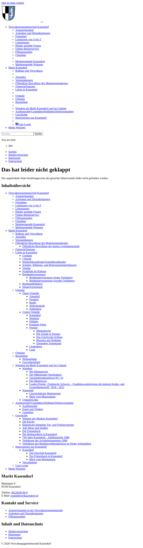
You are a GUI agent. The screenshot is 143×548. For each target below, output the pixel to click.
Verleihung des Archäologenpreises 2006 (44, 440)
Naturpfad (27, 390)
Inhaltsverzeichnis (18, 531)
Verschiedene (29, 462)
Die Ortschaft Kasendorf (42, 453)
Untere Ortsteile (31, 312)
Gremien (27, 255)
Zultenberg (35, 308)
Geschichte (21, 415)
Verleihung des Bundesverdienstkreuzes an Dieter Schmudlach (56, 443)
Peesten (33, 327)
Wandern (27, 368)
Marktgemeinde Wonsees (29, 227)
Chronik (26, 258)
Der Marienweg (38, 380)
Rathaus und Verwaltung (29, 233)
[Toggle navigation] (42, 21)
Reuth (32, 302)
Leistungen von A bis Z (28, 205)
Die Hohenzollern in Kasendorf (39, 434)
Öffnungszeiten (23, 218)
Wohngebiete (29, 359)
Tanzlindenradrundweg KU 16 (46, 377)
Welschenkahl (37, 305)
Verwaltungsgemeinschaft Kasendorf (28, 192)
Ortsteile (20, 290)
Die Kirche (28, 421)
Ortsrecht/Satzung (25, 249)
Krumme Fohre (37, 324)
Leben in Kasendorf (26, 252)
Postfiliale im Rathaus (34, 271)
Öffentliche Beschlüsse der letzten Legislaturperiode (51, 246)
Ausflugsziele (29, 406)
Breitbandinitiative (32, 283)
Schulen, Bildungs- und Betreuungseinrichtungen (49, 265)
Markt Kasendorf (17, 230)
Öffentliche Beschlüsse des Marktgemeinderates (41, 243)
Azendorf (34, 296)
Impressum (14, 534)
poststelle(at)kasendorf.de (24, 495)
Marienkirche (43, 330)
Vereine (26, 268)
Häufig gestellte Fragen (28, 211)
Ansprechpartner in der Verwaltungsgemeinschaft (35, 510)
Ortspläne (20, 221)
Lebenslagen (22, 208)
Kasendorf (35, 315)
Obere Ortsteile (30, 293)
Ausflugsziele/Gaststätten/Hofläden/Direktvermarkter (44, 402)
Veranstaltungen (24, 239)
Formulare (21, 202)
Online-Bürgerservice (27, 214)
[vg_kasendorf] (21, 20)
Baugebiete (21, 355)
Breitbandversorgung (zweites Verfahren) (52, 280)
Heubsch (34, 318)
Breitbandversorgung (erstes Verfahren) (51, 277)
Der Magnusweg (38, 371)
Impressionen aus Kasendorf (31, 446)
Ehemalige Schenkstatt (48, 343)
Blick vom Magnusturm (42, 396)
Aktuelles (20, 236)
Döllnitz (33, 321)
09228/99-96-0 (19, 492)
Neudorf (34, 299)
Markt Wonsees (16, 468)
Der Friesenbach (31, 431)
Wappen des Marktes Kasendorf (40, 418)
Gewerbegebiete (31, 362)
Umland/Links (30, 399)
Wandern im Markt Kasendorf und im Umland (40, 365)
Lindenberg (35, 346)
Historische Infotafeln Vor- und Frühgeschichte (48, 424)
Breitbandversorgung (34, 274)
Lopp (32, 349)
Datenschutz (15, 537)
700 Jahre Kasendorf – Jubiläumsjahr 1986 (45, 437)
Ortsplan (20, 352)
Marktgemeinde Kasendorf (30, 224)
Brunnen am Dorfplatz (48, 340)
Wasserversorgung (32, 286)
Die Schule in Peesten (48, 333)
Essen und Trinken (32, 409)
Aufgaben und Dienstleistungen (32, 199)
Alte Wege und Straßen (35, 427)
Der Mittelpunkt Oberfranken (45, 374)
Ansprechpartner (24, 196)
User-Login (21, 465)
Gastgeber (27, 412)
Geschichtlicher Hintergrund (45, 393)
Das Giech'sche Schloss (49, 337)
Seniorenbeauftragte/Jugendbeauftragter (44, 261)
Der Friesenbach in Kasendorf (45, 456)
